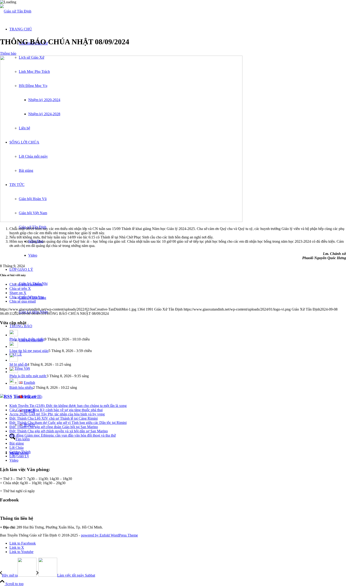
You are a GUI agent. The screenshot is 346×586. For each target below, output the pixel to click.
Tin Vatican (24, 396)
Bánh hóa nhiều (21, 387)
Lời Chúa (16, 448)
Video (13, 460)
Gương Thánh (20, 452)
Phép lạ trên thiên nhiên (26, 339)
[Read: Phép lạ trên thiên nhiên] (13, 335)
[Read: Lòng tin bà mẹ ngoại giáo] (13, 346)
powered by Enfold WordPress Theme (109, 535)
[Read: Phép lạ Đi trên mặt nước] (13, 372)
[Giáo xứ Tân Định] (15, 11)
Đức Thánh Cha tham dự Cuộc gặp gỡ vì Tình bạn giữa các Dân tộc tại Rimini (68, 423)
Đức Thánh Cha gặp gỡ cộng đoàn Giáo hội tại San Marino (53, 427)
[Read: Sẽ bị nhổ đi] (13, 360)
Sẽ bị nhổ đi (18, 364)
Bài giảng (16, 443)
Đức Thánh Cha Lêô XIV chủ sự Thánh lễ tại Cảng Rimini (53, 418)
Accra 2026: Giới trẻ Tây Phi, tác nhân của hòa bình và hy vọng (57, 414)
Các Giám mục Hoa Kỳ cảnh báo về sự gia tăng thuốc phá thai (56, 410)
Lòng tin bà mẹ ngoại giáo (28, 351)
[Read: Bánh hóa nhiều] (13, 383)
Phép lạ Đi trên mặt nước (28, 376)
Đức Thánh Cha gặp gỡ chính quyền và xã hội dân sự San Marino (58, 431)
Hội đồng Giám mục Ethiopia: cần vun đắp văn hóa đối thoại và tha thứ (62, 435)
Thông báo (8, 53)
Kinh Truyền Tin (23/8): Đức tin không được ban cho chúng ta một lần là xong (68, 406)
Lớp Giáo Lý (19, 456)
